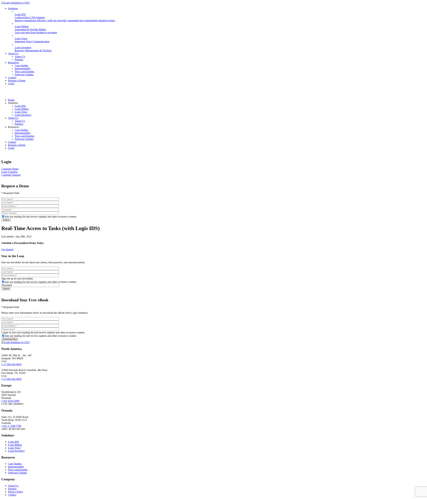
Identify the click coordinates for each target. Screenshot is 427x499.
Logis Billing (22, 109)
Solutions (13, 8)
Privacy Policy (15, 491)
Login (11, 83)
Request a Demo (17, 80)
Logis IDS (20, 106)
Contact (12, 77)
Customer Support (11, 174)
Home (11, 99)
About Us (13, 53)
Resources (13, 62)
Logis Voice (21, 112)
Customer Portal (9, 168)
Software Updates (24, 74)
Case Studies (21, 65)
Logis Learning (9, 171)
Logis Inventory (23, 115)
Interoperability (23, 68)
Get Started (7, 249)
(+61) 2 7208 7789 (11, 426)
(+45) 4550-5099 (10, 401)
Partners (19, 59)
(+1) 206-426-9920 (11, 364)
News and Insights (24, 71)
